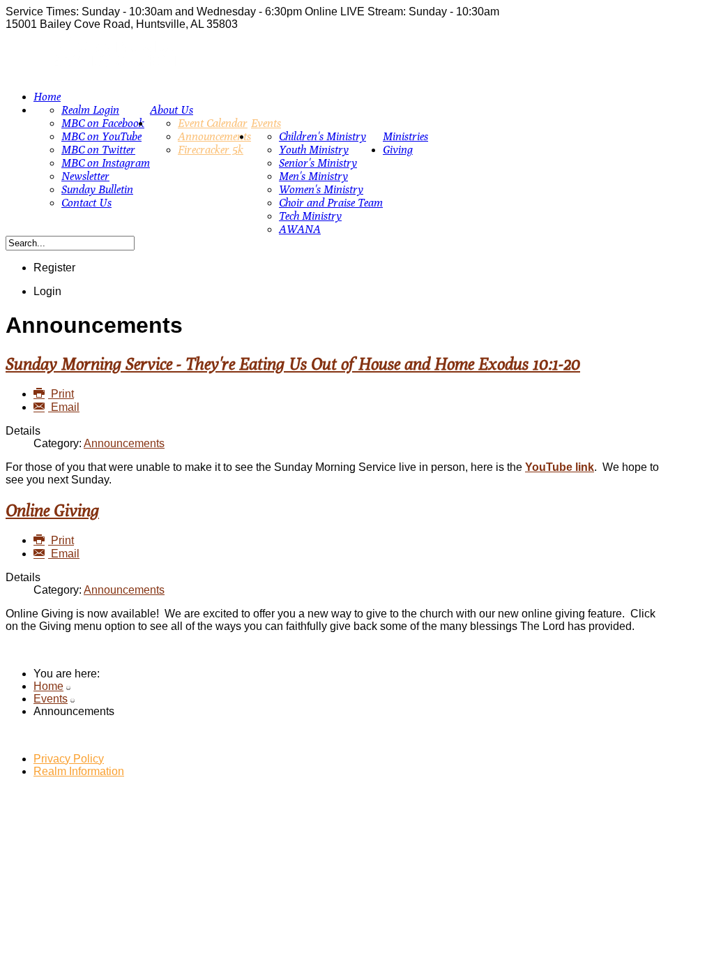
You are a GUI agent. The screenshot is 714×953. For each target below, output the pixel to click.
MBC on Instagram (105, 163)
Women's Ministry (321, 189)
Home (47, 96)
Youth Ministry (314, 149)
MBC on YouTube (101, 136)
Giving (398, 149)
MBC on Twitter (98, 149)
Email (63, 407)
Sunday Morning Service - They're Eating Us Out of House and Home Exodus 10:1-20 (293, 363)
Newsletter (85, 176)
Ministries (405, 136)
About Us (171, 110)
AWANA (300, 229)
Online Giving (52, 510)
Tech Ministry (310, 216)
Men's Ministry (313, 176)
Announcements (214, 136)
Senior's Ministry (318, 163)
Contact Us (86, 202)
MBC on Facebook (102, 123)
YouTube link (559, 467)
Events (266, 123)
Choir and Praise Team (331, 202)
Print (61, 394)
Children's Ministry (322, 136)
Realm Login (90, 110)
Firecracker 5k (210, 149)
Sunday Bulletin (97, 189)
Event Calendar (213, 123)
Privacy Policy (68, 759)
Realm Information (78, 771)
